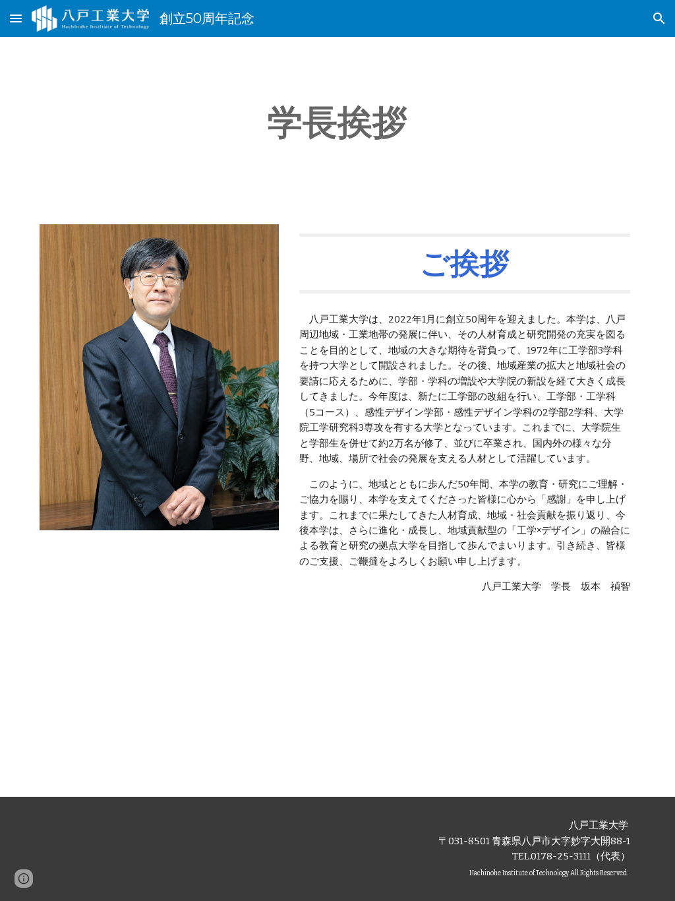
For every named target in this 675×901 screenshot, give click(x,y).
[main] (337, 123)
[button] (16, 18)
